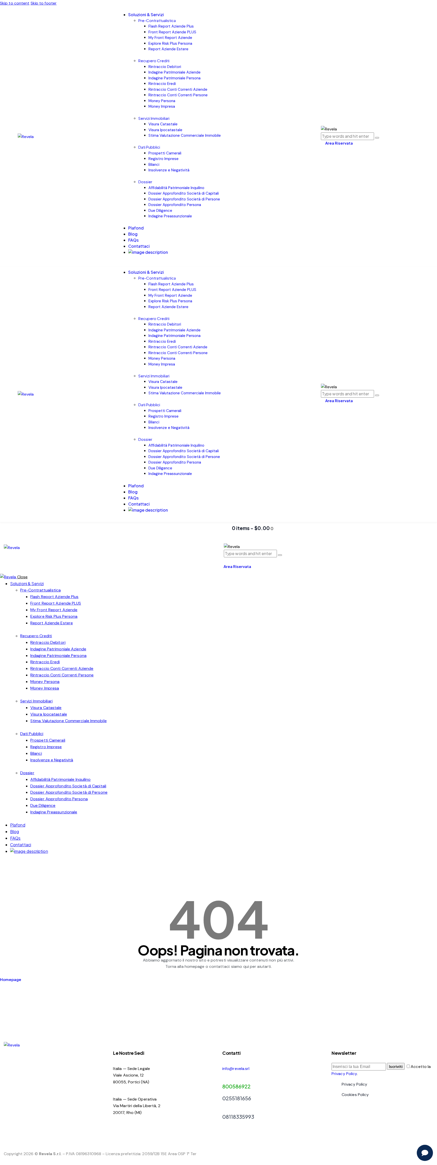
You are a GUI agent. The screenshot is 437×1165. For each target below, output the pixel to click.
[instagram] (8, 864)
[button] (225, 560)
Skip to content (15, 3)
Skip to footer (44, 3)
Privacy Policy (344, 1073)
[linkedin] (14, 864)
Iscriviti (396, 1066)
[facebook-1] (3, 864)
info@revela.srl (236, 1068)
